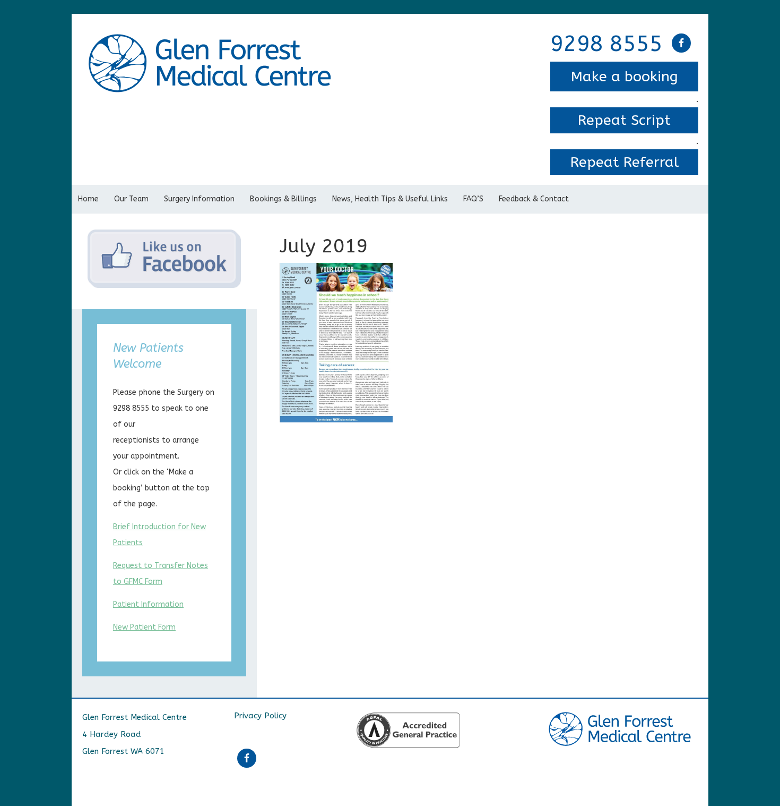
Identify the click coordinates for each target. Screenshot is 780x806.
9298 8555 (606, 44)
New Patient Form (144, 627)
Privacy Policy (260, 715)
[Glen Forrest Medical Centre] (211, 41)
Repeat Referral (624, 162)
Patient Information (148, 604)
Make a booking (624, 76)
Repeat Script (624, 120)
